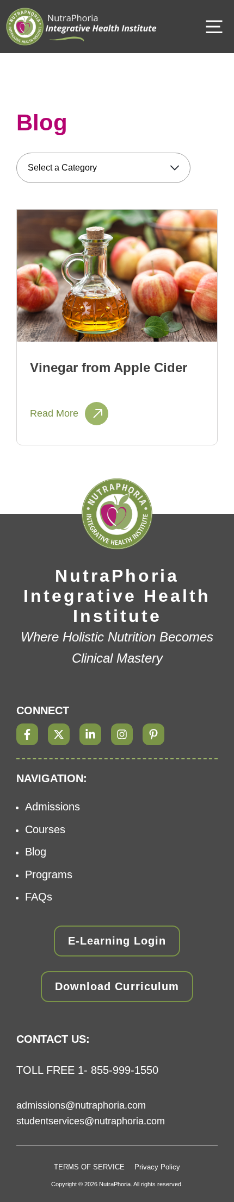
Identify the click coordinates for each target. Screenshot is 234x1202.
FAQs (38, 897)
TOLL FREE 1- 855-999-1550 (87, 1070)
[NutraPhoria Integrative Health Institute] (81, 27)
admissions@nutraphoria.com (81, 1105)
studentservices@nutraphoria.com (90, 1121)
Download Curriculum (116, 986)
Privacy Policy (157, 1167)
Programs (48, 874)
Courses (45, 829)
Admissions (52, 807)
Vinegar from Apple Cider (108, 367)
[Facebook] (27, 734)
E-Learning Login (117, 941)
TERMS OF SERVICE (89, 1167)
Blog (35, 852)
